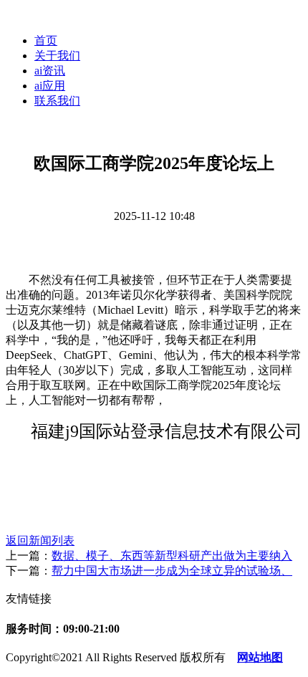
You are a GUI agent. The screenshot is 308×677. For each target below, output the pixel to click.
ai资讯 (49, 70)
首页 (45, 40)
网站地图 (260, 657)
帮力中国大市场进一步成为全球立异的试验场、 (172, 571)
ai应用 (49, 86)
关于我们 (57, 55)
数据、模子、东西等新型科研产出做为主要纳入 (172, 555)
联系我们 (57, 101)
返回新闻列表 (40, 540)
